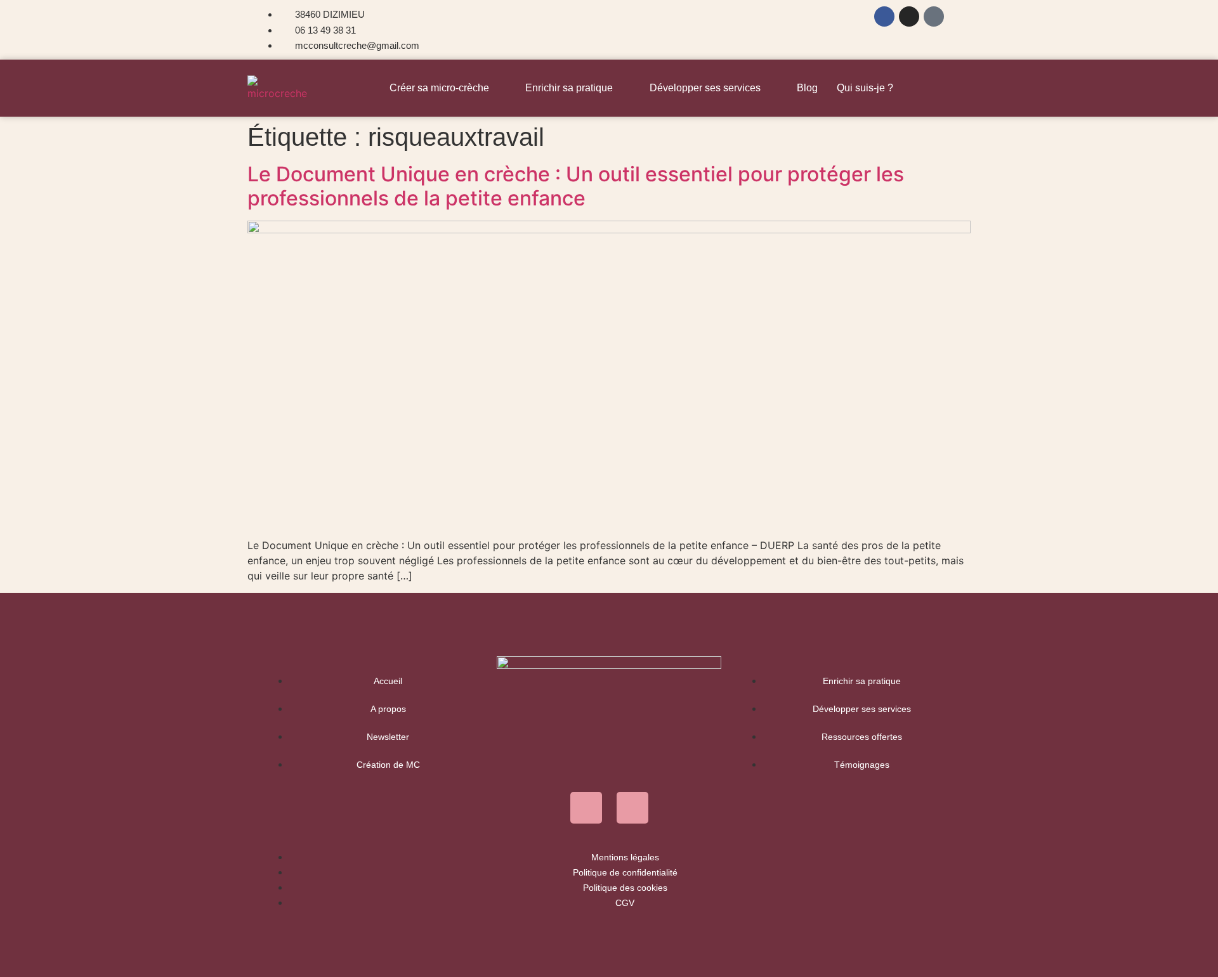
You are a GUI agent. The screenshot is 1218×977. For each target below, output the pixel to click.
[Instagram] (909, 16)
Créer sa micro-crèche (439, 87)
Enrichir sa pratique (569, 87)
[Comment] (934, 16)
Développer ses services (705, 87)
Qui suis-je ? (865, 87)
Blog (807, 87)
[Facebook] (884, 16)
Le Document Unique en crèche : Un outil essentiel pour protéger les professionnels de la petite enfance (575, 186)
